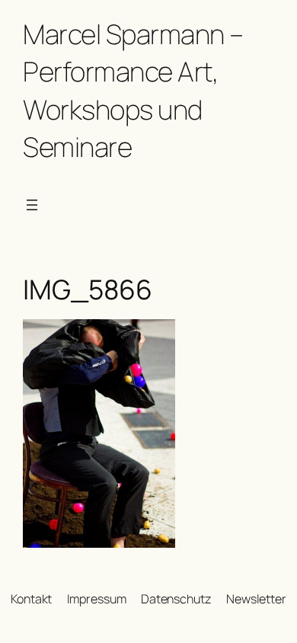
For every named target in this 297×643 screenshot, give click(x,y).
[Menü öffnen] (32, 205)
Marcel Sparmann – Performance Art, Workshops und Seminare (133, 90)
